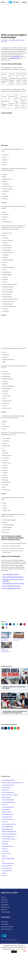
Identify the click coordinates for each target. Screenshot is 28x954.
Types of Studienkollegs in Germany (11, 586)
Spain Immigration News (7, 846)
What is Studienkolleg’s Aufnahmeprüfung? (13, 577)
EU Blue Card (4, 902)
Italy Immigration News (7, 816)
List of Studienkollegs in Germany (11, 574)
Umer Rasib (5, 40)
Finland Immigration (6, 797)
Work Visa (4, 875)
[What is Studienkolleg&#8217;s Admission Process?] (6, 645)
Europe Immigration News (8, 792)
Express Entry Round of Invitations (10, 794)
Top (3, 860)
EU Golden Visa (4, 904)
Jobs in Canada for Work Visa (9, 824)
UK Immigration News (7, 868)
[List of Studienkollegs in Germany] (18, 635)
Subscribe (24, 2)
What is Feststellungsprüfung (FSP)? (12, 588)
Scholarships (5, 843)
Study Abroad (4, 921)
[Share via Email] (18, 728)
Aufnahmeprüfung (14, 58)
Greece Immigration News (8, 807)
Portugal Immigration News (8, 836)
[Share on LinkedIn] (8, 728)
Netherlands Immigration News (9, 831)
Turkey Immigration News (8, 863)
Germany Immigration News (8, 802)
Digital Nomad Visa (5, 907)
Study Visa (4, 856)
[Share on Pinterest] (12, 728)
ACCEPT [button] (14, 951)
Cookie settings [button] (20, 949)
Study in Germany (20, 40)
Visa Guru (11, 943)
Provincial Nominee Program (8, 838)
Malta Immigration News (7, 829)
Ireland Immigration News (8, 814)
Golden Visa (5, 804)
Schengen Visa (5, 841)
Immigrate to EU (4, 899)
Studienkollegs (16, 56)
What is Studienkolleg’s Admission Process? (13, 583)
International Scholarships (7, 926)
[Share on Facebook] (2, 728)
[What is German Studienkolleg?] (6, 635)
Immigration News (6, 809)
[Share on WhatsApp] (15, 728)
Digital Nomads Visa (6, 787)
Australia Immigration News (8, 780)
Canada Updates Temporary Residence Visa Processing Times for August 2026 (14, 712)
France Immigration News (8, 799)
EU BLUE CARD (5, 790)
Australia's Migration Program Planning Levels (12, 782)
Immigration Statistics (7, 812)
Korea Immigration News (7, 826)
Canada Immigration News (8, 785)
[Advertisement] (14, 19)
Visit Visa (4, 873)
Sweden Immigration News (8, 858)
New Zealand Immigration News (9, 834)
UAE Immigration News (7, 865)
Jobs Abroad (5, 821)
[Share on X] (5, 728)
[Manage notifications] (24, 951)
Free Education (4, 924)
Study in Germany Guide (6, 929)
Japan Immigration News (7, 819)
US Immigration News (7, 870)
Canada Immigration (5, 912)
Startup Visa (5, 848)
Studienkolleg (12, 40)
